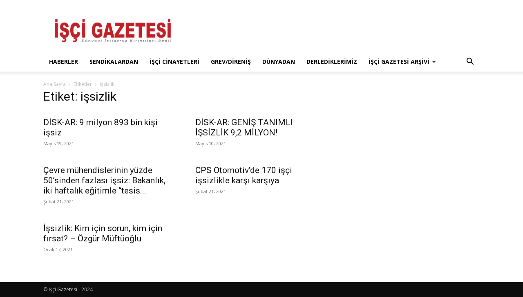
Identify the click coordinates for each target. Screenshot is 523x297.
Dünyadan (278, 61)
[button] (470, 62)
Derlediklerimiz (331, 61)
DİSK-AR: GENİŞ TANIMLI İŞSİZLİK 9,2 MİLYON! (244, 127)
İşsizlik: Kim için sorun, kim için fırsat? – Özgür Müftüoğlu (102, 233)
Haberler (63, 61)
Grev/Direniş (231, 61)
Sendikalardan (113, 61)
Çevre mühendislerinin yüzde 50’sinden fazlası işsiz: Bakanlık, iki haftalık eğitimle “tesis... (104, 180)
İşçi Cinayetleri (174, 61)
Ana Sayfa (54, 84)
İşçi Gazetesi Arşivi (399, 61)
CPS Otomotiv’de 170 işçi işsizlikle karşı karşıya (243, 175)
